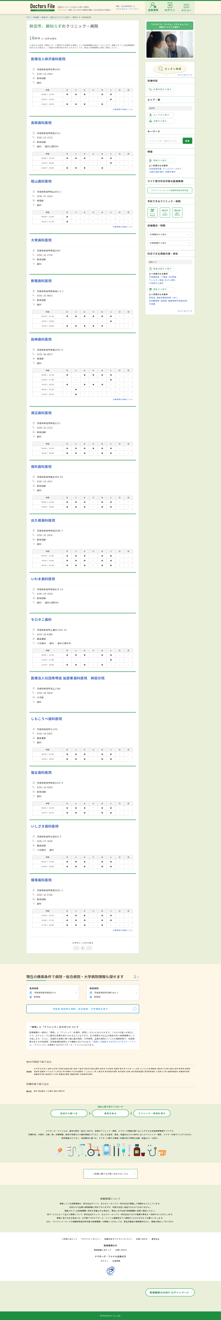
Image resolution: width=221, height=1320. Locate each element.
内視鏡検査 (154, 276)
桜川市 (62, 1071)
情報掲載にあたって (102, 1250)
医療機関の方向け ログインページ (169, 1292)
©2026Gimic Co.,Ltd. (110, 1315)
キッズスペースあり (172, 168)
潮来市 (160, 1068)
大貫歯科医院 (41, 240)
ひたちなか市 (145, 1068)
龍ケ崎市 (73, 1068)
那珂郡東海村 (149, 1071)
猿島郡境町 (74, 1074)
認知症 (152, 297)
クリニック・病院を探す (152, 1113)
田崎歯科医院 (41, 339)
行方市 (74, 1071)
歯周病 (164, 300)
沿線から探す (160, 120)
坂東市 (36, 1071)
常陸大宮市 (173, 1068)
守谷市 (166, 1068)
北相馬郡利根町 (86, 1074)
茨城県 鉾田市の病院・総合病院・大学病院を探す (80, 1008)
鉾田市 (45, 17)
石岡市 (61, 1068)
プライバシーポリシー (91, 1239)
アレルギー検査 (156, 280)
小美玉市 (100, 1071)
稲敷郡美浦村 (172, 1071)
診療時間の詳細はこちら (123, 109)
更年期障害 (154, 300)
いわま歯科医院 (43, 578)
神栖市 (68, 1071)
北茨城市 (109, 1068)
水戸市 (36, 1068)
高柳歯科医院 (41, 122)
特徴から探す (160, 160)
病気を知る (110, 1113)
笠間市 (116, 1068)
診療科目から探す (162, 89)
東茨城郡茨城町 (111, 1071)
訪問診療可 (170, 171)
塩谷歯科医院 (41, 772)
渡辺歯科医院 (41, 412)
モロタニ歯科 (41, 619)
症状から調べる (69, 1113)
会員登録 (116, 1261)
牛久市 (128, 1068)
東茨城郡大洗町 (124, 1071)
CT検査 (164, 276)
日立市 (42, 1068)
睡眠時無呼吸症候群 (177, 300)
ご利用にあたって (69, 1239)
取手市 (122, 1068)
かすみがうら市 (52, 1071)
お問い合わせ (142, 1239)
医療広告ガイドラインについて (118, 1239)
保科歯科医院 (41, 466)
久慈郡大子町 (161, 1071)
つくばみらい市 (89, 1071)
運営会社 (155, 1239)
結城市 (67, 1068)
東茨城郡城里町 (137, 1071)
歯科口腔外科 (59, 1091)
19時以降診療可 (156, 171)
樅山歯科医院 (41, 181)
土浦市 (48, 1068)
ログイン (105, 1261)
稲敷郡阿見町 (184, 1071)
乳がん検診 (170, 280)
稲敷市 (42, 1071)
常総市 (87, 1068)
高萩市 (102, 1068)
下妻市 (80, 1068)
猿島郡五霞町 (64, 1074)
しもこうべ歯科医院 (46, 718)
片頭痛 (152, 303)
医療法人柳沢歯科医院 (48, 58)
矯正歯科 (41, 1091)
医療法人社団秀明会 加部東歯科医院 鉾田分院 (68, 678)
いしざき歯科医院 (45, 826)
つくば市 (135, 1068)
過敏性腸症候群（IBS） (168, 297)
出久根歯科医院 (43, 520)
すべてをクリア (185, 75)
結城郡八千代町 (51, 1074)
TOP (28, 17)
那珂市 (181, 1068)
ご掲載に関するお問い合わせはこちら (111, 1173)
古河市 (55, 1068)
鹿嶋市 (154, 1068)
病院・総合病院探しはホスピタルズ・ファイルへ (127, 7)
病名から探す (160, 289)
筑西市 (187, 1068)
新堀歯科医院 (41, 280)
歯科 (36, 1091)
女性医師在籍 (155, 168)
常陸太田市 (94, 1068)
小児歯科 (49, 1091)
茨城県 (36, 17)
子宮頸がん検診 (156, 283)
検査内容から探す (162, 268)
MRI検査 (172, 276)
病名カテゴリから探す (60, 17)
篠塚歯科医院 (41, 879)
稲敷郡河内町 (39, 1074)
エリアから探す (161, 114)
